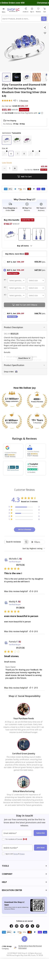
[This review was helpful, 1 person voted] (30, 687)
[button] (42, 113)
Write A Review (24, 529)
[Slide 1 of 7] (6, 77)
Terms (15, 854)
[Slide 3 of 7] (26, 77)
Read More (23, 358)
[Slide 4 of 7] (36, 77)
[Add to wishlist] (45, 33)
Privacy (21, 854)
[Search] (44, 18)
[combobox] (21, 18)
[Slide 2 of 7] (16, 77)
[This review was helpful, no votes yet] (30, 591)
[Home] (14, 10)
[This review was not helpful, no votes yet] (35, 591)
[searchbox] (14, 542)
